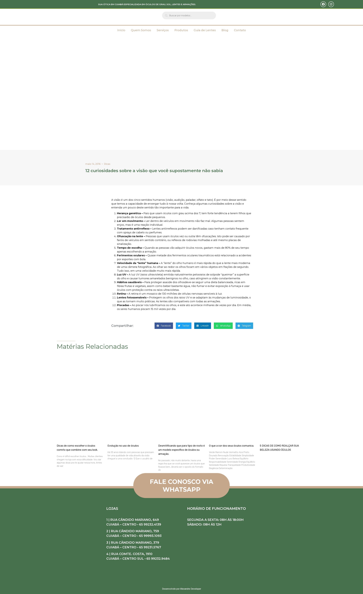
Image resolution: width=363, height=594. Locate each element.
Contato (240, 30)
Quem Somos (141, 30)
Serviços (163, 30)
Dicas (107, 164)
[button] (164, 326)
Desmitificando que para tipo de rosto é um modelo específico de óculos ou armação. (181, 449)
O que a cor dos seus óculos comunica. (231, 445)
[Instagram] (331, 4)
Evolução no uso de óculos (123, 445)
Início (121, 30)
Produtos (181, 30)
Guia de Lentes (205, 30)
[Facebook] (323, 4)
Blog (224, 30)
